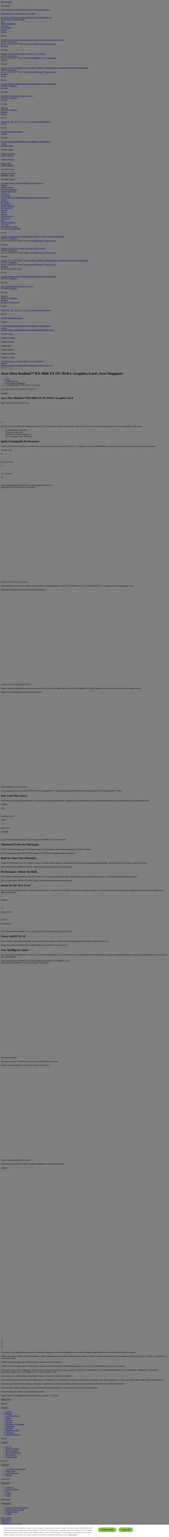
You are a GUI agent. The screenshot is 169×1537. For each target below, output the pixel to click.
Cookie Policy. (72, 1535)
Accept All (126, 1530)
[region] (84, 1531)
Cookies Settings (107, 1530)
